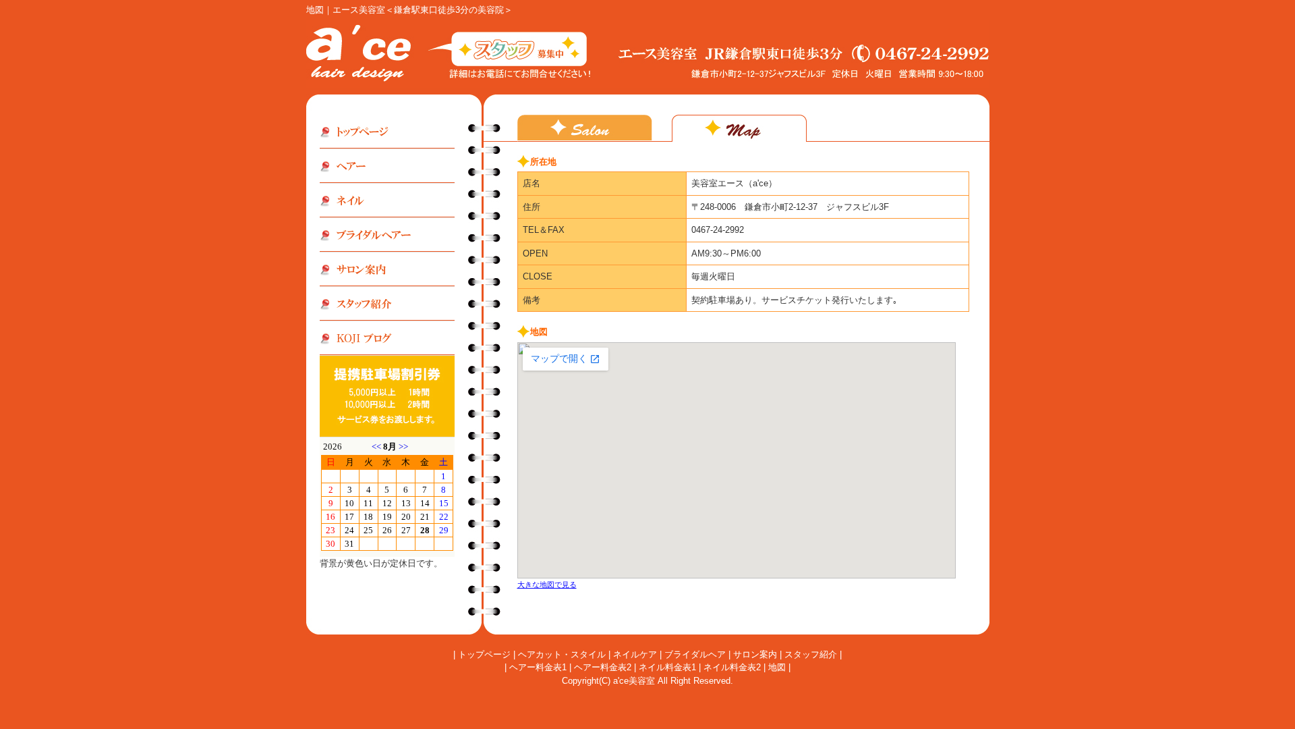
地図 (777, 667)
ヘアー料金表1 (538, 667)
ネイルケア (635, 654)
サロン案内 (755, 654)
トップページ (484, 654)
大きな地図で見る (547, 584)
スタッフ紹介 (810, 654)
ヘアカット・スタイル (562, 654)
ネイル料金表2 (732, 667)
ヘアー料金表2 (602, 667)
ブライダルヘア (695, 654)
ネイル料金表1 (667, 667)
